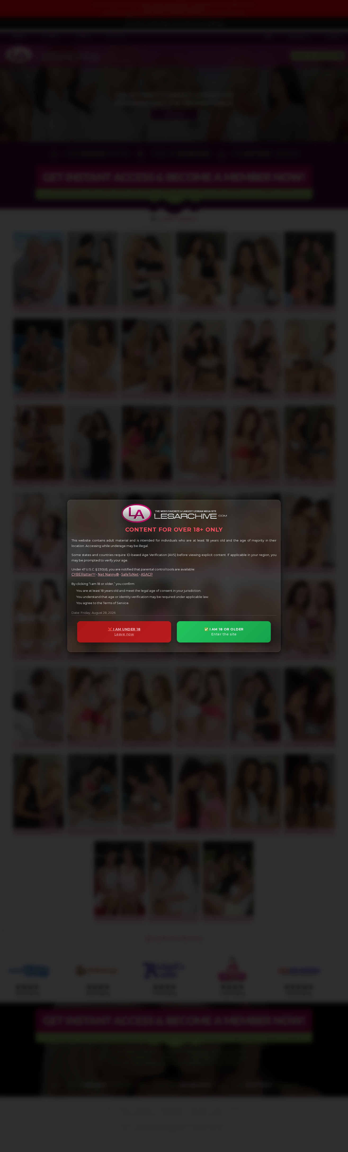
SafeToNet (129, 575)
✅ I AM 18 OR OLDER (224, 631)
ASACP (147, 575)
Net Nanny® (108, 575)
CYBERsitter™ (83, 575)
